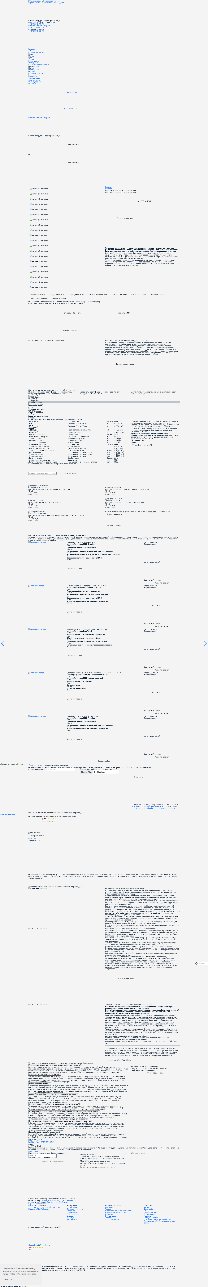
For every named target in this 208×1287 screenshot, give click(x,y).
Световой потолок (119, 294)
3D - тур (70, 1218)
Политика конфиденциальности (157, 1219)
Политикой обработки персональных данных (150, 806)
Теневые (108, 1209)
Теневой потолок (158, 294)
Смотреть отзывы (37, 836)
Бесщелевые (110, 1216)
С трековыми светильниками (118, 1211)
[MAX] (104, 1282)
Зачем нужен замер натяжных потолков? (97, 1167)
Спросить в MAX (145, 445)
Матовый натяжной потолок (40, 1143)
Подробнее (33, 494)
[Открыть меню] (29, 154)
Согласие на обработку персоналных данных (160, 1222)
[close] (206, 963)
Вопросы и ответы (36, 73)
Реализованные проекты (39, 64)
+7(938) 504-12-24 (36, 27)
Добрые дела (34, 78)
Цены (30, 57)
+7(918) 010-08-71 (36, 24)
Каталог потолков (36, 52)
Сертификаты (34, 80)
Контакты (32, 83)
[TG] (104, 1277)
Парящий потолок (76, 294)
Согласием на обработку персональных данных (16, 1273)
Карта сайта (72, 1219)
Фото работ (33, 63)
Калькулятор (33, 61)
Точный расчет (150, 1212)
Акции (31, 59)
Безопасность (34, 75)
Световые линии (58, 299)
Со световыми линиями (115, 1212)
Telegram (46, 26)
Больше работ (104, 761)
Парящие (109, 1214)
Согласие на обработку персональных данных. (156, 808)
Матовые (109, 1207)
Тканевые (109, 1218)
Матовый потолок (37, 294)
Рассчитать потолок (67, 473)
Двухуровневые (112, 1219)
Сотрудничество (35, 82)
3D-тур (31, 51)
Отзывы (31, 71)
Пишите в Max (34, 26)
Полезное (32, 77)
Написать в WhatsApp (116, 1060)
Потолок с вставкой (139, 294)
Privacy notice (202, 963)
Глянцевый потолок (57, 294)
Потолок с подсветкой (97, 294)
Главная (31, 49)
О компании (33, 70)
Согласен (8, 1280)
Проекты (147, 1216)
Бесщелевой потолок (39, 299)
